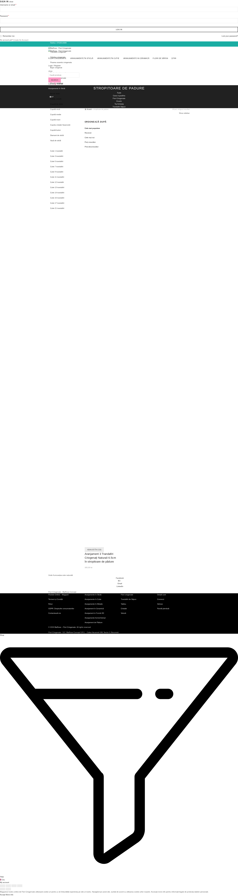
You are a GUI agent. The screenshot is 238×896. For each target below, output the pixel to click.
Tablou (123, 604)
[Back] (51, 96)
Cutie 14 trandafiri (57, 193)
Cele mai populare (92, 128)
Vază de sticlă (55, 140)
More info (9, 895)
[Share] (8, 885)
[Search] (49, 68)
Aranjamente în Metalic (94, 604)
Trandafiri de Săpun (128, 599)
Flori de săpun (54, 219)
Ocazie (119, 101)
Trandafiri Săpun (119, 107)
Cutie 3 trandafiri (56, 156)
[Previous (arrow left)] (2, 889)
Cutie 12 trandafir (57, 182)
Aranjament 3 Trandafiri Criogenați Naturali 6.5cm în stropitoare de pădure (100, 557)
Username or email (12, 5)
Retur (50, 604)
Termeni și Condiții (55, 599)
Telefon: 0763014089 (58, 43)
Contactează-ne (54, 613)
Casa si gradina (119, 96)
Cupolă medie (55, 114)
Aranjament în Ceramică (94, 609)
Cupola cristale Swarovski (60, 125)
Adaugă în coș (94, 550)
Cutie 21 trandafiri (57, 208)
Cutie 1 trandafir (56, 151)
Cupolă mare (55, 120)
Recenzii (88, 133)
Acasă (89, 109)
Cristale (124, 609)
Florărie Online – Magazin (58, 595)
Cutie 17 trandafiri (57, 203)
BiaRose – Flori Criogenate (65, 627)
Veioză (123, 613)
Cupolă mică (55, 109)
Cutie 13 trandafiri (57, 187)
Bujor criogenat (56, 68)
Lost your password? (230, 36)
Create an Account (20, 40)
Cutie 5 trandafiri (56, 161)
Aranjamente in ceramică (58, 213)
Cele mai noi (89, 138)
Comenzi (160, 599)
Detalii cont (161, 595)
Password (8, 16)
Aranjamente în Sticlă (81, 58)
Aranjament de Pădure (93, 622)
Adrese (160, 604)
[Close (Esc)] (2, 885)
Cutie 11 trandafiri (57, 177)
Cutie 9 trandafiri (56, 172)
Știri (49, 224)
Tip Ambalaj (119, 104)
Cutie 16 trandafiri (57, 198)
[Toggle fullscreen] (14, 885)
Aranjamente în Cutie (56, 146)
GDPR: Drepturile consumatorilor (61, 609)
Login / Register (54, 66)
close (11, 2)
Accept (2, 895)
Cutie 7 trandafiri (56, 167)
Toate (119, 93)
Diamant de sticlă (57, 135)
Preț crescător (90, 142)
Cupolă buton (55, 130)
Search (54, 80)
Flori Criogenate (119, 98)
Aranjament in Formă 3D (94, 613)
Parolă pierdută (163, 609)
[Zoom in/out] (19, 885)
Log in (119, 30)
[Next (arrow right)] (8, 889)
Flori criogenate (57, 58)
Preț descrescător (92, 147)
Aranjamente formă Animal (95, 618)
